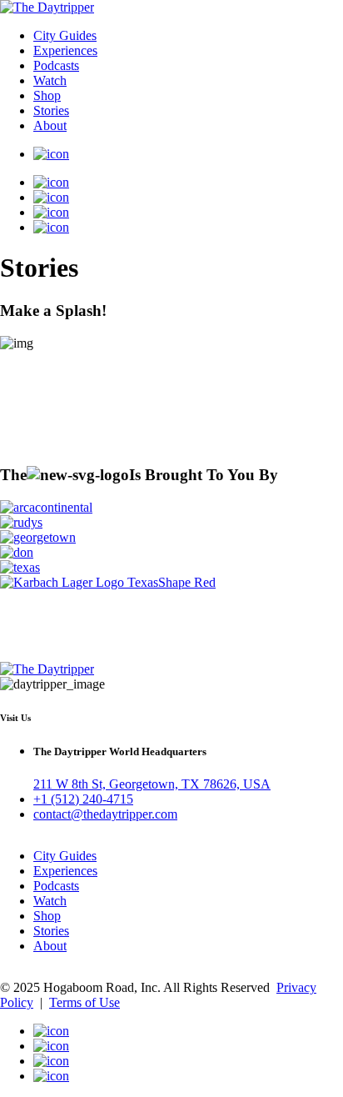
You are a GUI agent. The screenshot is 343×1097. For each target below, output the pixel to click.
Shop (47, 95)
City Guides (65, 35)
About (50, 125)
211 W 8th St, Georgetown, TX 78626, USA (152, 784)
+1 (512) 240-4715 (83, 799)
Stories (51, 110)
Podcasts (56, 65)
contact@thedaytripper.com (105, 814)
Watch (50, 80)
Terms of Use (84, 1002)
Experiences (65, 50)
